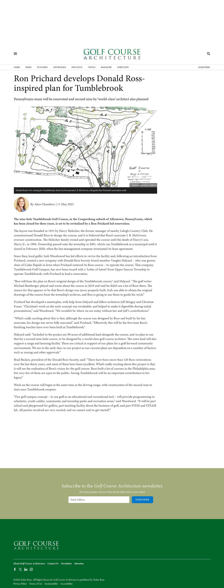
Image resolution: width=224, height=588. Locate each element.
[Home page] (112, 53)
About (29, 563)
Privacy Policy (20, 583)
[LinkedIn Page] (25, 569)
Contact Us (53, 563)
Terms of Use (35, 583)
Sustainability (51, 583)
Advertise (79, 563)
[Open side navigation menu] (15, 53)
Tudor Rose (98, 579)
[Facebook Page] (14, 569)
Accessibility (66, 583)
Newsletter (66, 563)
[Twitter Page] (20, 569)
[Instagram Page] (31, 569)
